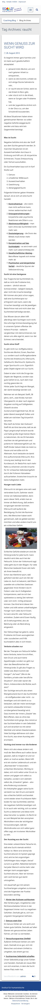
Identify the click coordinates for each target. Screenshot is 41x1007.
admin (23, 976)
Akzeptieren (15, 1003)
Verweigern (25, 1003)
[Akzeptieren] (38, 999)
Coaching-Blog (9, 20)
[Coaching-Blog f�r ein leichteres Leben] (12, 9)
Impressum (22, 2)
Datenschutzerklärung (20, 1001)
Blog (3, 2)
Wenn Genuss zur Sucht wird (19, 45)
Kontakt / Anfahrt (11, 2)
